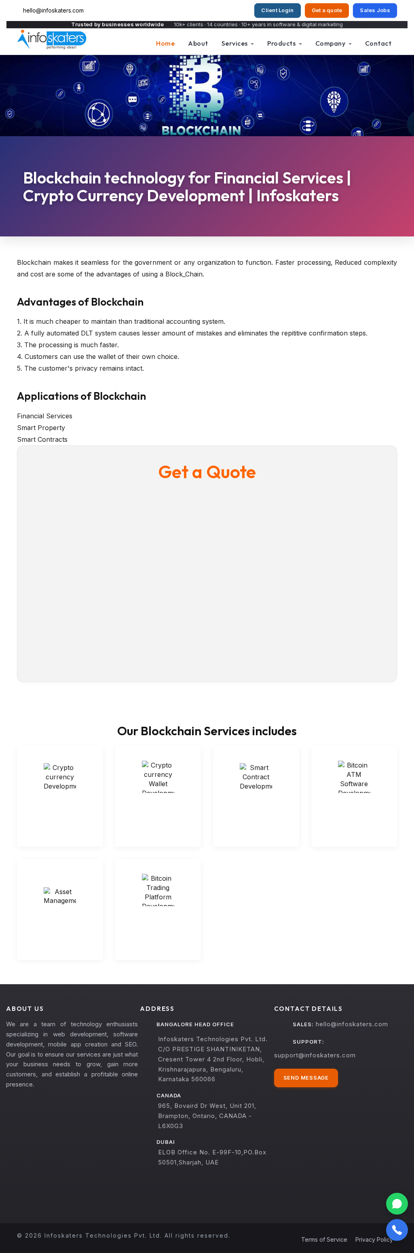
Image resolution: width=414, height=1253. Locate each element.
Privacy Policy (374, 1239)
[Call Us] (397, 1230)
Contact (378, 43)
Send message (306, 1077)
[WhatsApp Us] (397, 1204)
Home (165, 43)
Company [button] (331, 43)
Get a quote (327, 10)
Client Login (277, 10)
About (198, 43)
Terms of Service (324, 1239)
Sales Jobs (375, 10)
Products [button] (282, 43)
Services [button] (235, 43)
